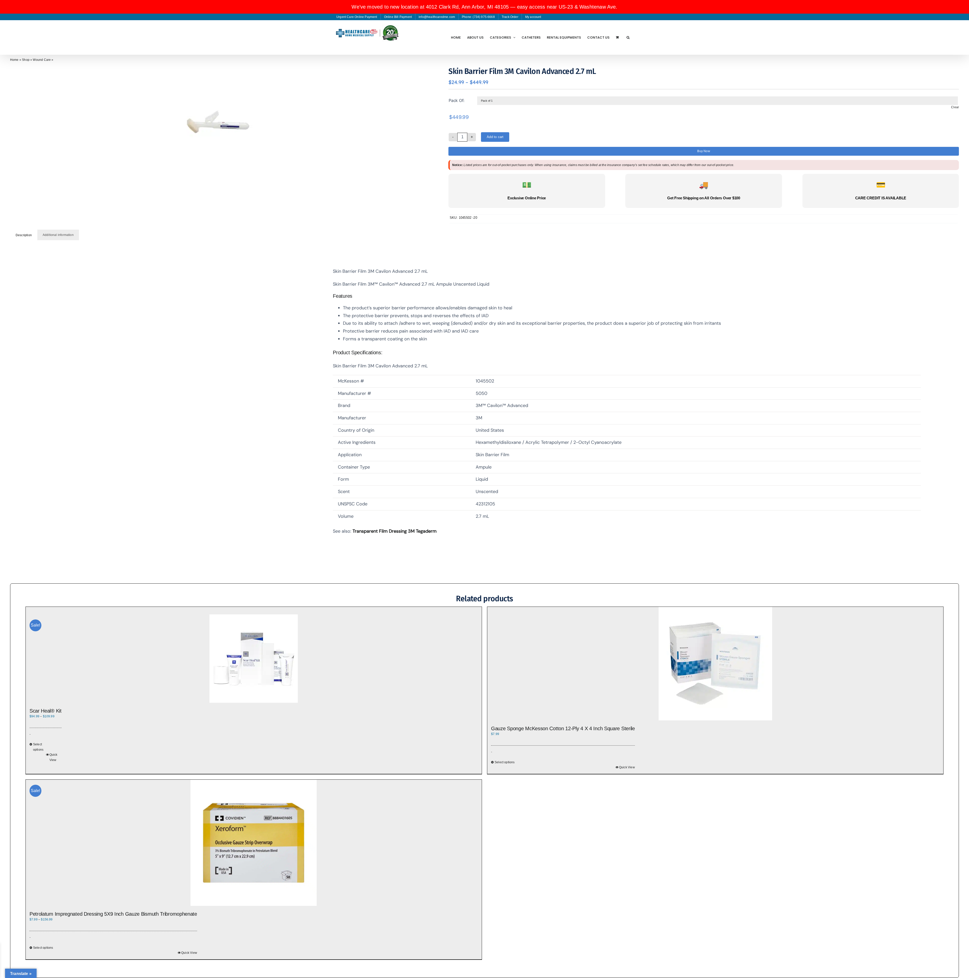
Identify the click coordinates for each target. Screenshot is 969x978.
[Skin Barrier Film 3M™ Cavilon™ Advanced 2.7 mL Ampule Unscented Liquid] (216, 124)
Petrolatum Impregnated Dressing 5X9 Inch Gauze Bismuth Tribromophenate (113, 914)
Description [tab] (24, 235)
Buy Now (703, 151)
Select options (38, 747)
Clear (955, 107)
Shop (26, 60)
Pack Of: (457, 100)
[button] (628, 37)
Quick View (53, 757)
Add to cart (495, 137)
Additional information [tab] (58, 235)
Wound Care (42, 60)
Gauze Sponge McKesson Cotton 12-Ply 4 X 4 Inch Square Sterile (563, 728)
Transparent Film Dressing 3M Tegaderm (395, 531)
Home (14, 60)
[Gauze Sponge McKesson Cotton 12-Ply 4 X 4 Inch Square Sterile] (715, 663)
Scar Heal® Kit (46, 711)
